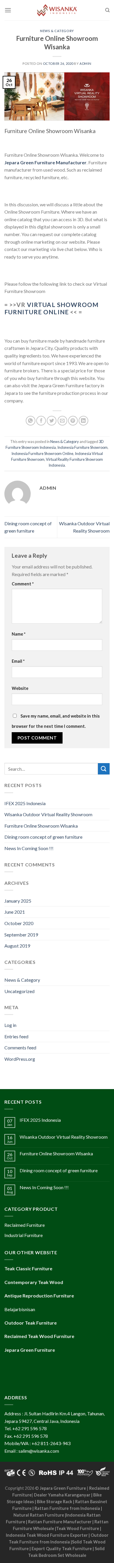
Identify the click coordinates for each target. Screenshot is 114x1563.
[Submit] (104, 768)
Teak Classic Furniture (28, 1268)
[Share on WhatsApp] (30, 420)
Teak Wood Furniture (77, 1528)
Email (18, 661)
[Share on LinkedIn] (83, 420)
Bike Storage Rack (54, 1501)
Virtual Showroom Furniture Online (51, 308)
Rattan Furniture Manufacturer (59, 1521)
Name (18, 634)
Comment (23, 583)
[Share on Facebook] (41, 420)
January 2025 (17, 900)
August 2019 (17, 945)
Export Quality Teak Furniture (62, 1548)
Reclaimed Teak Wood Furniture (39, 1336)
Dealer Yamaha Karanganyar (62, 1494)
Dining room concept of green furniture (43, 837)
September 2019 (21, 934)
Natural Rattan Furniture (38, 1515)
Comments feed (20, 1047)
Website (20, 688)
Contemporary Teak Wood (33, 1282)
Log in (10, 1025)
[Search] (107, 10)
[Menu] (7, 10)
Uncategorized (19, 991)
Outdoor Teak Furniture (30, 1322)
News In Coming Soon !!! (28, 848)
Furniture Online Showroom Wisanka (41, 825)
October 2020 (18, 923)
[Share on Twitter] (51, 420)
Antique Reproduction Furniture (39, 1295)
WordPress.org (19, 1059)
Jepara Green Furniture (63, 1488)
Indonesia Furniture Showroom (82, 447)
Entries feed (16, 1036)
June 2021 (14, 912)
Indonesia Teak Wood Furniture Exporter (47, 1535)
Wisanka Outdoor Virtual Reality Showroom (48, 814)
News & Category (57, 31)
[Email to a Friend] (62, 420)
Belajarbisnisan (19, 1309)
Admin (85, 63)
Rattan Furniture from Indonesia (67, 1508)
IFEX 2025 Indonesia (25, 803)
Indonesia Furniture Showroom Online (42, 453)
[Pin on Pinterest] (73, 420)
